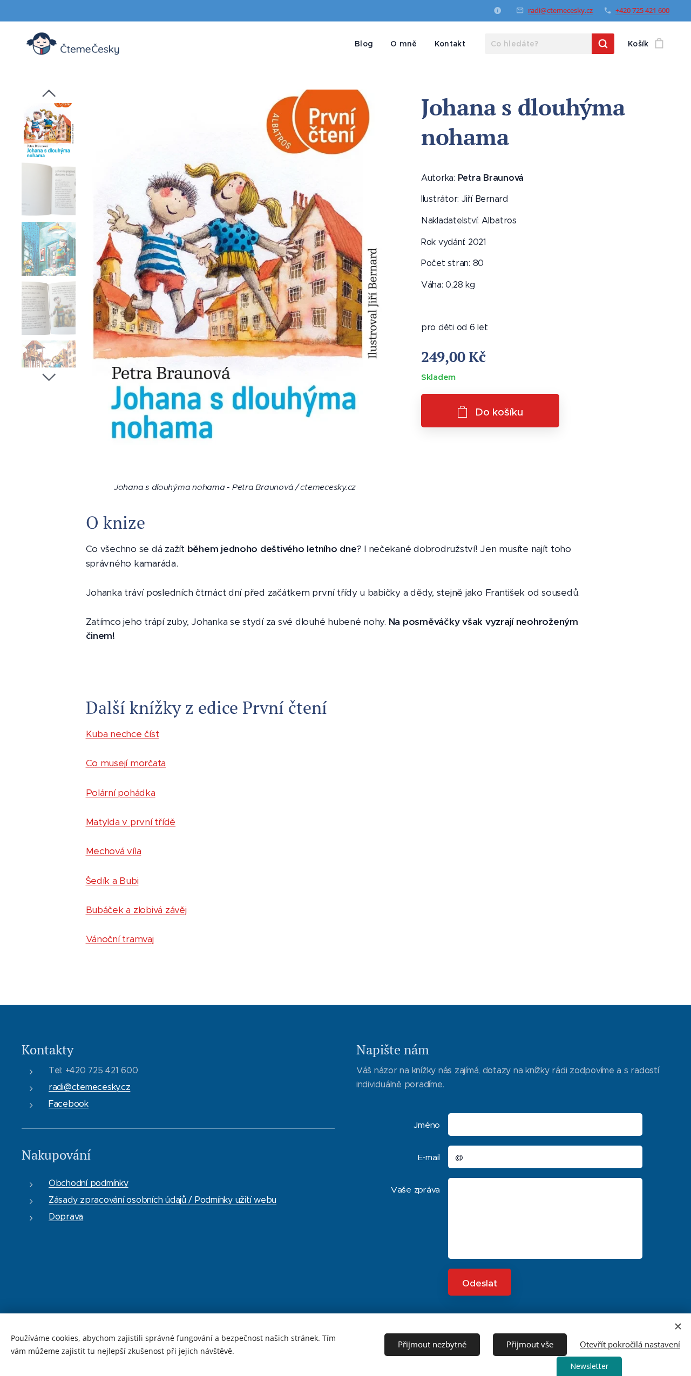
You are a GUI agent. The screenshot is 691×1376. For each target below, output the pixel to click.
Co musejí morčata (126, 763)
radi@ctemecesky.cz (560, 10)
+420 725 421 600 (642, 10)
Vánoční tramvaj (120, 939)
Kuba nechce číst (122, 734)
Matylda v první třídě (131, 822)
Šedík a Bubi (112, 881)
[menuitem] (367, 43)
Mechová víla (113, 851)
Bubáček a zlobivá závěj (136, 910)
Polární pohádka (120, 793)
